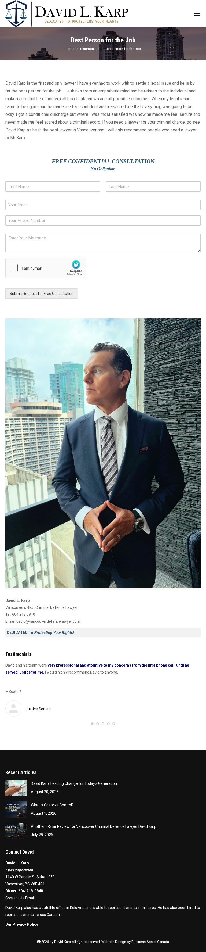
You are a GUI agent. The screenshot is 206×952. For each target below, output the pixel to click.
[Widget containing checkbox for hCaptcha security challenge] (45, 268)
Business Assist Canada (150, 942)
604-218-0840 (30, 891)
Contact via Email (20, 898)
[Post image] (16, 788)
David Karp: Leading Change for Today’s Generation (74, 783)
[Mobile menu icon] (197, 13)
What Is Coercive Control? (52, 805)
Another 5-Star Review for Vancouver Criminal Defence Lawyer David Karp (93, 826)
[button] (92, 723)
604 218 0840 (23, 614)
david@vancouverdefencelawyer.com (48, 621)
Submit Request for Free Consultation (41, 293)
